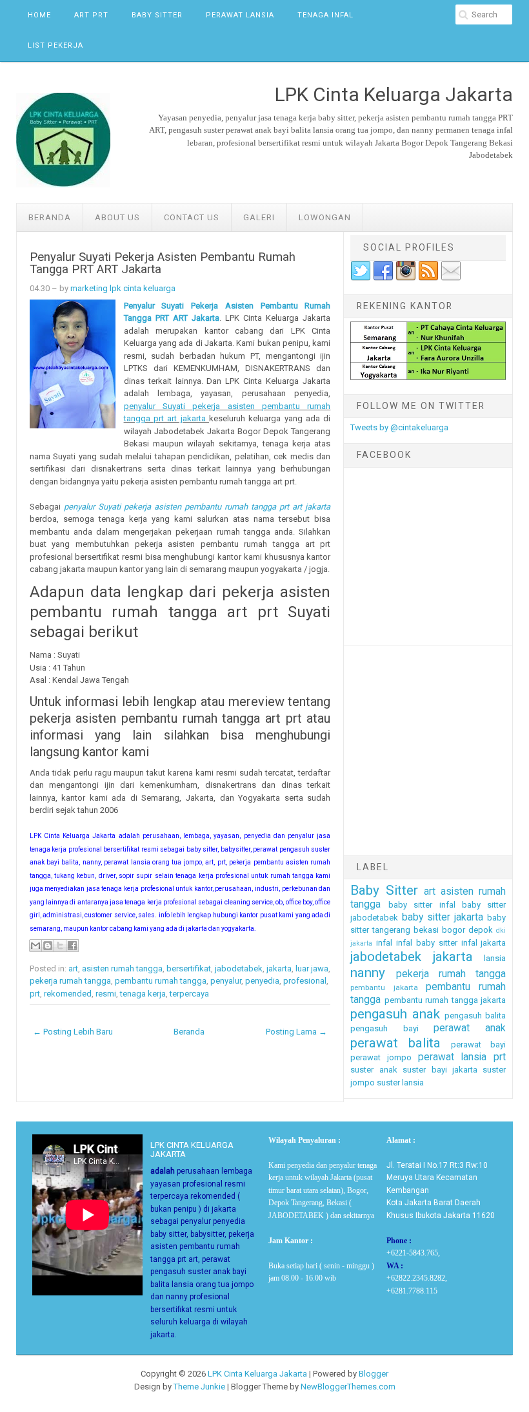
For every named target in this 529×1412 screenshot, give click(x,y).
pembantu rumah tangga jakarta (445, 1000)
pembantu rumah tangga (160, 981)
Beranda (49, 217)
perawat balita (395, 1043)
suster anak (373, 1069)
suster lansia (400, 1082)
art (73, 968)
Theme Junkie (199, 1386)
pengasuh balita (475, 1015)
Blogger (373, 1374)
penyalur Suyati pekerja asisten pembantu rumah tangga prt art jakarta (197, 506)
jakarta (279, 968)
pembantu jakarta (383, 987)
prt (35, 993)
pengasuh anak (394, 1014)
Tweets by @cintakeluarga (399, 427)
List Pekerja (55, 45)
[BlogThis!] (47, 945)
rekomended (68, 993)
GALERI (259, 217)
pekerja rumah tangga (70, 981)
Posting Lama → (296, 1031)
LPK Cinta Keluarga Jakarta (257, 1374)
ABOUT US (117, 217)
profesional (304, 981)
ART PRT (91, 15)
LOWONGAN (325, 217)
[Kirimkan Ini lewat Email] (35, 945)
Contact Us (191, 217)
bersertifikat (188, 968)
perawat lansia (452, 1057)
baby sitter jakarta (443, 917)
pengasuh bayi (384, 1028)
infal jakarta (483, 943)
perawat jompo (381, 1057)
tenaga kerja (143, 993)
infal (384, 943)
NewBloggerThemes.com (348, 1386)
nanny (367, 972)
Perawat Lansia (240, 15)
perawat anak (470, 1028)
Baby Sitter (157, 15)
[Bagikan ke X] (60, 945)
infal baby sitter (426, 943)
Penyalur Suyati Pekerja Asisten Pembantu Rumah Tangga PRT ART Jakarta (162, 263)
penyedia (262, 981)
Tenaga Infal (325, 15)
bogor (453, 930)
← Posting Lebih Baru (73, 1031)
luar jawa (311, 968)
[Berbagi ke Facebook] (72, 945)
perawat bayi (478, 1044)
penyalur (225, 981)
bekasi (426, 930)
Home (39, 15)
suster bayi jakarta (440, 1069)
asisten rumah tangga (122, 968)
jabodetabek (239, 968)
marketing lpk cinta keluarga (122, 288)
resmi (105, 993)
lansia (495, 958)
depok (480, 930)
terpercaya (189, 993)
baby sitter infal (421, 905)
